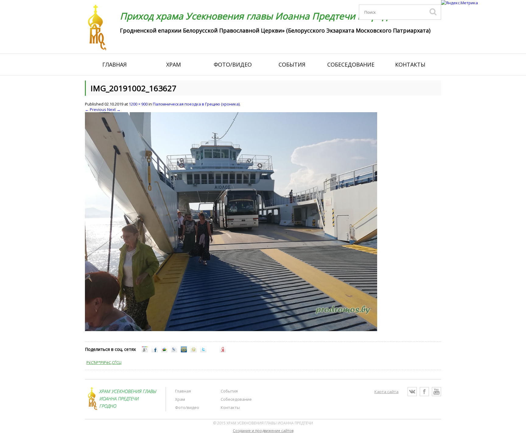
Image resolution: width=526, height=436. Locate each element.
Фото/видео (233, 64)
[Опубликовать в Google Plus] (145, 351)
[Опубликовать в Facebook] (155, 351)
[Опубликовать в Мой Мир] (184, 351)
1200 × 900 (138, 104)
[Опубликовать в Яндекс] (223, 351)
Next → (114, 109)
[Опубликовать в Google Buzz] (164, 351)
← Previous (95, 109)
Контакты (410, 64)
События (292, 64)
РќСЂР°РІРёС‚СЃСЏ (103, 362)
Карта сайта (386, 391)
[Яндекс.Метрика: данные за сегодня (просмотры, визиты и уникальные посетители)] (459, 2)
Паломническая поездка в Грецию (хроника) (196, 104)
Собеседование (350, 64)
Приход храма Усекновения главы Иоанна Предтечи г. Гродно (259, 16)
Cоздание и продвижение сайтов (263, 430)
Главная (114, 64)
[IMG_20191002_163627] (231, 329)
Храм (173, 64)
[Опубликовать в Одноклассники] (194, 351)
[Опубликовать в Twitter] (203, 351)
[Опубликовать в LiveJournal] (174, 351)
